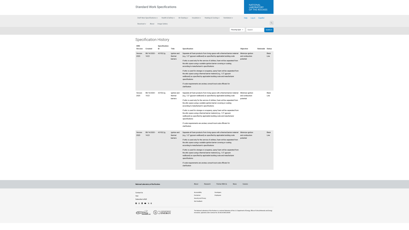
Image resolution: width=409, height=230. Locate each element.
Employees (218, 195)
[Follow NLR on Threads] (151, 203)
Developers (218, 192)
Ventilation (227, 18)
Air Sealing (182, 18)
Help (245, 18)
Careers (245, 184)
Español (261, 18)
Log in (253, 18)
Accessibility (198, 192)
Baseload (140, 24)
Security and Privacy (200, 198)
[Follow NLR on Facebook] (136, 203)
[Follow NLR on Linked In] (142, 203)
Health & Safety (167, 18)
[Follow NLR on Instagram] (139, 203)
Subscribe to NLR (141, 199)
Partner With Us (222, 184)
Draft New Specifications (146, 18)
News (235, 184)
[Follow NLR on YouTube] (145, 203)
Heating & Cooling (211, 18)
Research (207, 184)
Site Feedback (198, 201)
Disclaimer (197, 195)
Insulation (195, 18)
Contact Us (139, 192)
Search (269, 30)
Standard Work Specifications (155, 7)
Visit (136, 196)
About (152, 24)
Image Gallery (162, 24)
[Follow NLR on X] (148, 203)
